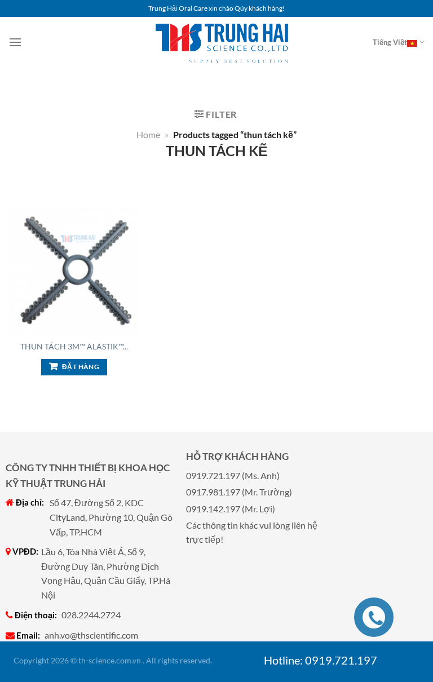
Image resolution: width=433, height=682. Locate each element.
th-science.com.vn (109, 660)
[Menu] (15, 42)
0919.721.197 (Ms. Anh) (233, 475)
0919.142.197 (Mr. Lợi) (230, 508)
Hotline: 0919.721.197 (320, 660)
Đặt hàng (80, 366)
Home (148, 134)
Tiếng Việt (390, 42)
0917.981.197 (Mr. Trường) (239, 491)
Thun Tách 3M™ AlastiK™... (74, 346)
